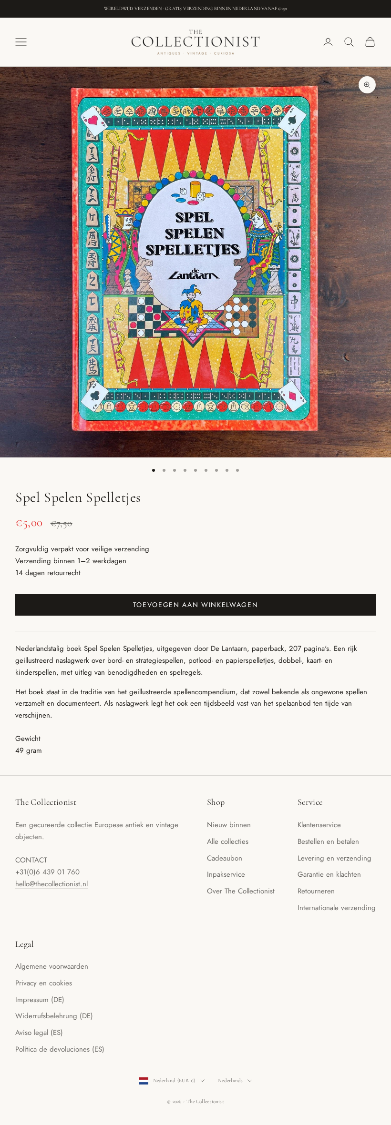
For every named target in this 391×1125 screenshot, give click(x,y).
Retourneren (316, 891)
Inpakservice (226, 874)
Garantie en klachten (329, 874)
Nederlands (230, 1080)
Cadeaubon (224, 858)
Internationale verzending (337, 907)
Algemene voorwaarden (51, 966)
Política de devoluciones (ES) (59, 1049)
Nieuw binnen (229, 825)
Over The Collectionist (241, 891)
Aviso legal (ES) (39, 1032)
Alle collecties (227, 841)
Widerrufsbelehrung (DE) (54, 1016)
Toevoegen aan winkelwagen (195, 604)
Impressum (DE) (39, 999)
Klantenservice (319, 825)
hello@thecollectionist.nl (51, 884)
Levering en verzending (334, 858)
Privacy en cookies (43, 983)
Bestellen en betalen (328, 841)
